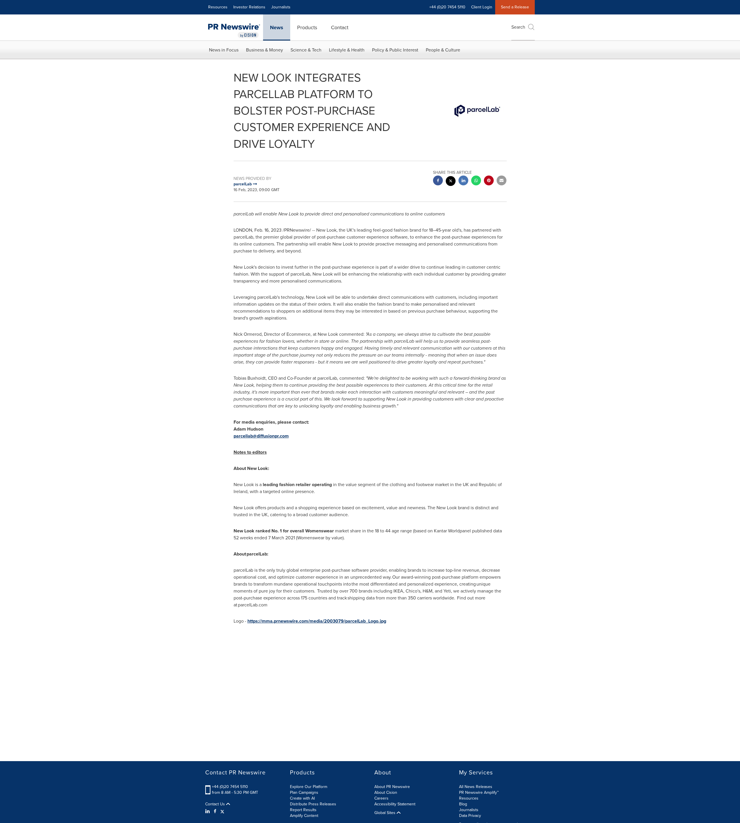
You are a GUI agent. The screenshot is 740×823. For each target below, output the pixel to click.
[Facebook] (215, 811)
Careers (381, 798)
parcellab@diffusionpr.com (261, 436)
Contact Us (215, 804)
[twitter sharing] (451, 181)
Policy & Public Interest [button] (395, 50)
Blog (463, 804)
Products (307, 27)
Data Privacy (470, 816)
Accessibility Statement (394, 804)
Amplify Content (304, 816)
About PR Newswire (392, 787)
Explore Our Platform (308, 787)
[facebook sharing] (438, 181)
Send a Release (515, 7)
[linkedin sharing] (463, 181)
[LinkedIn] (208, 811)
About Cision (385, 792)
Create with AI (302, 798)
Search (518, 27)
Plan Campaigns (304, 792)
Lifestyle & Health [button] (347, 50)
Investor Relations (249, 7)
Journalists (281, 7)
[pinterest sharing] (489, 181)
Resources (217, 7)
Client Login (481, 7)
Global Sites (385, 813)
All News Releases (475, 787)
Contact (339, 27)
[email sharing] (501, 181)
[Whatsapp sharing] (476, 181)
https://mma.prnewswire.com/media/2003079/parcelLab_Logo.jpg (316, 621)
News (276, 27)
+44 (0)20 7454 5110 (230, 787)
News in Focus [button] (223, 50)
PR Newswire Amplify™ (479, 792)
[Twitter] (222, 811)
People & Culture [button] (443, 50)
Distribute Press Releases (313, 804)
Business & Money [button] (264, 50)
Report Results (303, 810)
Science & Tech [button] (306, 50)
